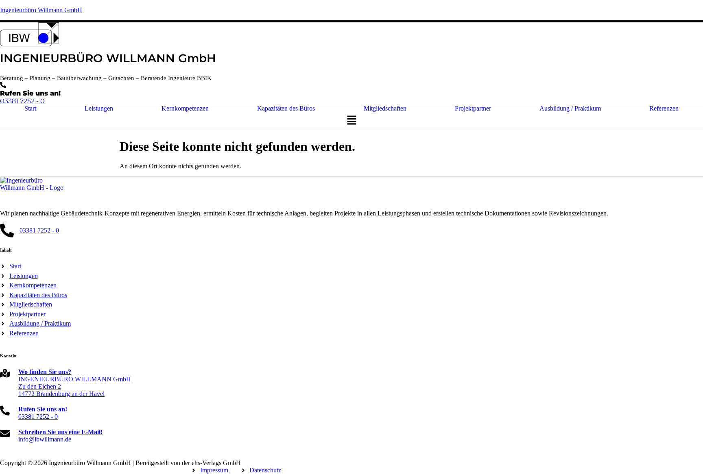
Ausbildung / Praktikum (570, 108)
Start (30, 108)
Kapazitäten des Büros (286, 108)
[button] (351, 121)
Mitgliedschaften (385, 108)
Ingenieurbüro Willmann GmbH (41, 10)
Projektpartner (473, 108)
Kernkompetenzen (185, 108)
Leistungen (99, 108)
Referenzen (664, 108)
